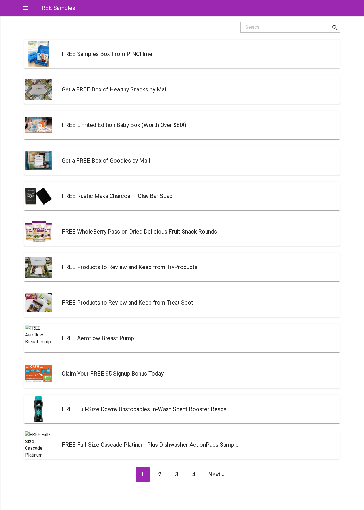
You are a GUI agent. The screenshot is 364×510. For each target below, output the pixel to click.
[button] (335, 27)
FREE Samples (56, 8)
